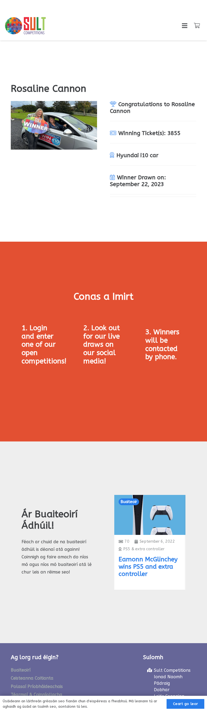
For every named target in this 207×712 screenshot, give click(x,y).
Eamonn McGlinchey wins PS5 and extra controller (148, 567)
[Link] (25, 25)
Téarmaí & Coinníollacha (36, 694)
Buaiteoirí (20, 670)
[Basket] (197, 26)
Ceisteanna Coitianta (32, 678)
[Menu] (184, 25)
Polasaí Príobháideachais (37, 686)
